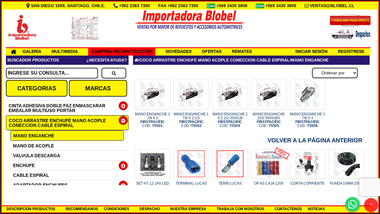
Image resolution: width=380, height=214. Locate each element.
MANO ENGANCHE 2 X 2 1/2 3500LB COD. (230, 120)
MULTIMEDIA (65, 51)
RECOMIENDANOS (82, 209)
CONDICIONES (116, 209)
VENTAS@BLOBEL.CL (332, 5)
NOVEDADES (178, 51)
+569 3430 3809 (281, 5)
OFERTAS (211, 51)
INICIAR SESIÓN (311, 51)
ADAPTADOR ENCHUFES (40, 185)
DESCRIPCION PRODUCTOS (31, 209)
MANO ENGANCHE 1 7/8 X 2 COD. (152, 120)
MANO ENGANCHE (33, 135)
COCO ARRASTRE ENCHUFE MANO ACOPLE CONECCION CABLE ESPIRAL (57, 123)
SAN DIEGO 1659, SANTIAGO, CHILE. (68, 5)
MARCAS (98, 88)
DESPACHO (150, 209)
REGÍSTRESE (351, 51)
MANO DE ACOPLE (33, 145)
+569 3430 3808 (232, 5)
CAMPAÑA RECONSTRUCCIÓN (121, 51)
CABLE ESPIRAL (31, 175)
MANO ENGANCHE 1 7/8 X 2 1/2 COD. (191, 120)
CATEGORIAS (36, 88)
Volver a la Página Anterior (314, 140)
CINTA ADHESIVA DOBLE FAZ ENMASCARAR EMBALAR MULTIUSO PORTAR (57, 108)
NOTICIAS (316, 209)
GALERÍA (32, 51)
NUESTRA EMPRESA (188, 209)
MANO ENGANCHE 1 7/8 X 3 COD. (307, 120)
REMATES (242, 51)
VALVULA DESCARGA (36, 155)
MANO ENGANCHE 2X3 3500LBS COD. (269, 120)
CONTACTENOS (288, 209)
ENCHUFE (24, 165)
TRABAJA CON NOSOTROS (240, 209)
